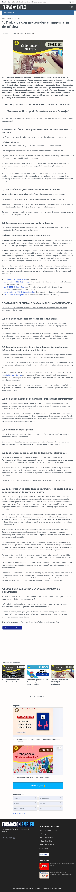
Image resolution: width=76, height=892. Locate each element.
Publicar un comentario (38, 696)
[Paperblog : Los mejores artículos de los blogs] (56, 854)
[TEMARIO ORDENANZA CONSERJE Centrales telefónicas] (62, 671)
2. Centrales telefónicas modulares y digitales (10, 681)
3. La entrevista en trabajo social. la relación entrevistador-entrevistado (38, 740)
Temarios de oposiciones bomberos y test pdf (62, 864)
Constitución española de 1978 (15, 279)
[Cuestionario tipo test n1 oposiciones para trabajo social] (44, 875)
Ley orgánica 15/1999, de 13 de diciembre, (19, 292)
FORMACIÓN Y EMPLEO (34, 888)
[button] (70, 2)
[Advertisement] (38, 644)
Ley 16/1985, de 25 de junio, (14, 294)
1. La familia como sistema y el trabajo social (32, 777)
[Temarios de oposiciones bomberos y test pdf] (44, 866)
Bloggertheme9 (57, 888)
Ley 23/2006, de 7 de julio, (12, 375)
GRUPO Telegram (37, 786)
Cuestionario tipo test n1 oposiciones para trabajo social (60, 873)
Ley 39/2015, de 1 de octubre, (15, 287)
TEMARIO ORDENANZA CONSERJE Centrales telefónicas (59, 682)
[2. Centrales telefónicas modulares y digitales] (13, 671)
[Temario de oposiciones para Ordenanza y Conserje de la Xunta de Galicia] (38, 671)
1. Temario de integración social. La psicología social (28, 2)
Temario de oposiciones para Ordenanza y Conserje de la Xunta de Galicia (37, 682)
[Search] (72, 7)
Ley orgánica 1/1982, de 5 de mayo (17, 282)
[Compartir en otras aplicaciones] (33, 33)
